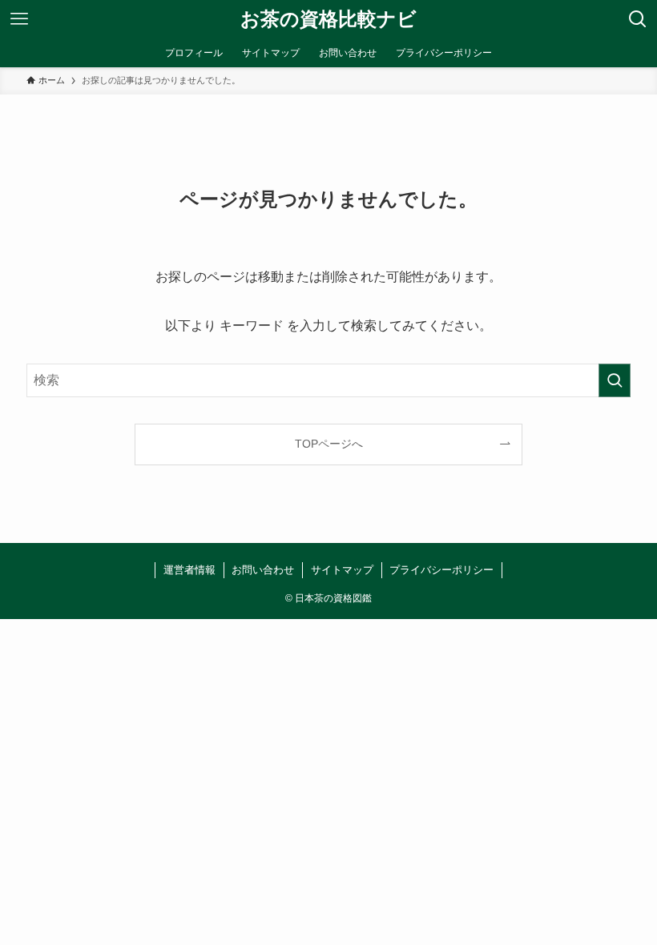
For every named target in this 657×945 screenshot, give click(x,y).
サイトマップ (342, 570)
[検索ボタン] (638, 19)
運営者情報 (189, 570)
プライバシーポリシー (441, 570)
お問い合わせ (263, 570)
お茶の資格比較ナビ (328, 19)
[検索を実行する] (615, 380)
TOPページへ (329, 443)
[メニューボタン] (19, 19)
